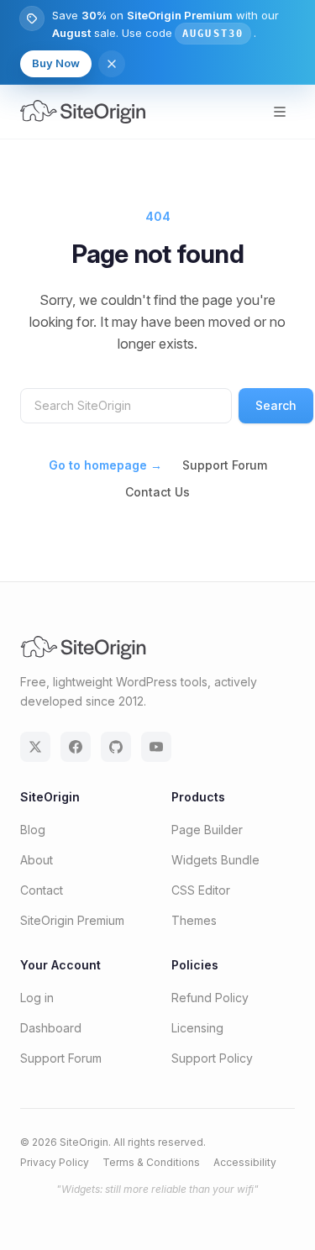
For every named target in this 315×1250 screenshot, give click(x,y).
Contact (41, 890)
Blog (32, 829)
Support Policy (212, 1058)
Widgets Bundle (215, 860)
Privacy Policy (54, 1162)
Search (276, 405)
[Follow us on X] (35, 747)
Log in (37, 997)
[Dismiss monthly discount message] (111, 63)
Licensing (197, 1028)
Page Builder (207, 829)
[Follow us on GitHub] (116, 747)
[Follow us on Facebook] (75, 747)
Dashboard (50, 1028)
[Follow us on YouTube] (156, 747)
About (36, 860)
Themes (194, 920)
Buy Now (56, 63)
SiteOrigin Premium (72, 920)
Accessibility (244, 1162)
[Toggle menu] (280, 112)
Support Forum (224, 465)
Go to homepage (105, 465)
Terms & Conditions (151, 1162)
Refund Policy (210, 997)
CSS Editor (200, 890)
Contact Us (157, 492)
